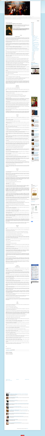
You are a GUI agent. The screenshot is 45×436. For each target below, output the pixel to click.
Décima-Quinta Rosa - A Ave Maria (35, 46)
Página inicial (17, 379)
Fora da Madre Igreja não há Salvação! (35, 48)
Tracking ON (37, 279)
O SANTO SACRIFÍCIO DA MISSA (35, 42)
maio (32, 56)
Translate (35, 186)
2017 (32, 30)
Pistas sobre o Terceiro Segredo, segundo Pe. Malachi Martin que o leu (15, 422)
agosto (32, 54)
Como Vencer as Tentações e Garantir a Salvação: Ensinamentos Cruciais (35, 64)
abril (32, 57)
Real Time (34, 279)
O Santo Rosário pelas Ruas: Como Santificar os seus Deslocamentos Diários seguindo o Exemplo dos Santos (19, 403)
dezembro (33, 35)
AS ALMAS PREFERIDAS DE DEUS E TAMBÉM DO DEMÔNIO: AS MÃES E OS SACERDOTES (36, 158)
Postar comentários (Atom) (9, 380)
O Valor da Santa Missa (34, 271)
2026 (32, 23)
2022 (32, 26)
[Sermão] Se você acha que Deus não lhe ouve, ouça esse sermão (35, 128)
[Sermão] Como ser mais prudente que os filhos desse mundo (36, 130)
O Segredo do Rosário (15, 3)
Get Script (33, 279)
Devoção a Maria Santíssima (34, 37)
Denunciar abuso (33, 201)
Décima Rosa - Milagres (34, 39)
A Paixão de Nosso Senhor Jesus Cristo (35, 44)
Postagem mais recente (8, 379)
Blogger (27, 428)
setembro (33, 53)
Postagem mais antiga (27, 379)
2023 (32, 25)
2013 (32, 33)
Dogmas (33, 41)
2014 (32, 32)
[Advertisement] (17, 373)
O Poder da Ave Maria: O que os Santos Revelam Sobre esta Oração (15, 406)
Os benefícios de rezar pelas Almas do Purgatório (13, 419)
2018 (32, 29)
